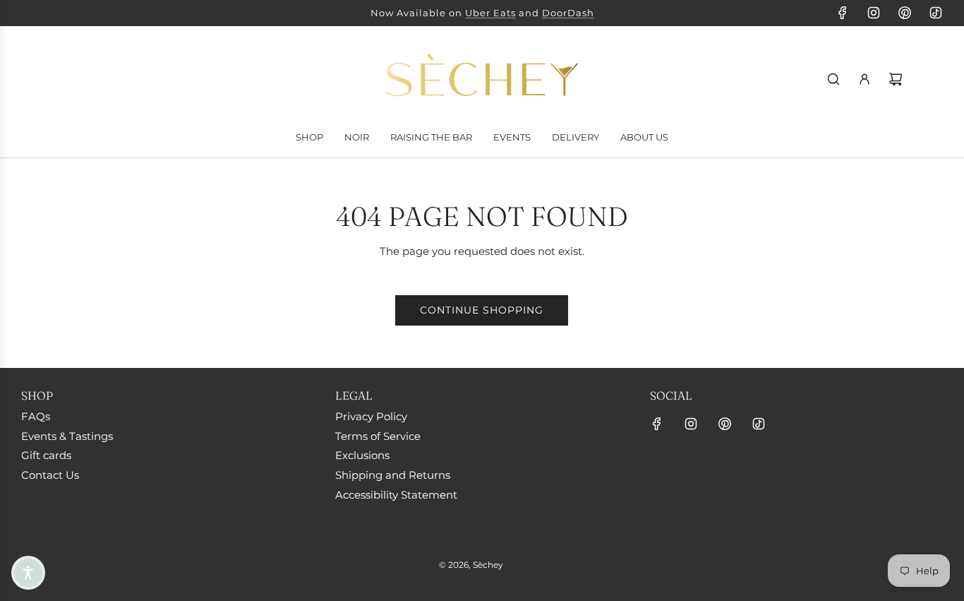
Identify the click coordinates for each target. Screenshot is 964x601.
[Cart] (895, 79)
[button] (28, 573)
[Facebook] (842, 13)
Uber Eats (490, 12)
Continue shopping (481, 310)
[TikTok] (935, 13)
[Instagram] (873, 13)
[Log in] (864, 79)
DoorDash (568, 12)
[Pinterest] (904, 13)
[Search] (833, 79)
